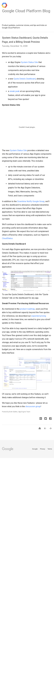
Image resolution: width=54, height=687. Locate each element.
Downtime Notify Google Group (30, 201)
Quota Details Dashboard (25, 79)
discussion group (33, 406)
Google (35, 449)
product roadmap (27, 309)
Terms (50, 449)
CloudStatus (7, 238)
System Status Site (29, 62)
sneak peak (15, 91)
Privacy (42, 449)
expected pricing (38, 316)
